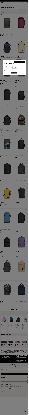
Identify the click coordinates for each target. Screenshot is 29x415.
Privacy (22, 65)
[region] (14, 67)
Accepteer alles (14, 72)
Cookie (5, 66)
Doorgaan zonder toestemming (19, 61)
